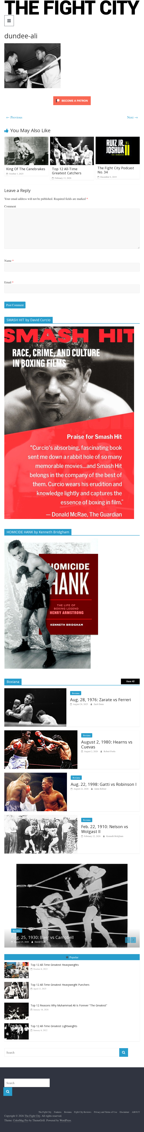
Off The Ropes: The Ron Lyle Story (44, 933)
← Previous (14, 117)
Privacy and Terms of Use (105, 1107)
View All (130, 681)
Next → (132, 117)
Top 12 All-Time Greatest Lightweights (54, 1022)
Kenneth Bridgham (114, 836)
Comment (10, 206)
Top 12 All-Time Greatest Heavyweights (55, 960)
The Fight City (44, 1107)
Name (9, 261)
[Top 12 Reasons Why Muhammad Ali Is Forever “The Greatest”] (17, 998)
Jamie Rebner (100, 788)
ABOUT (136, 1107)
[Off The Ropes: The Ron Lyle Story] (72, 866)
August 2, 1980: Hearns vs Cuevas (106, 744)
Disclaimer (124, 1107)
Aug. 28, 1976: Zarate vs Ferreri (100, 699)
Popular (73, 953)
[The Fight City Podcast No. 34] (118, 139)
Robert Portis (110, 751)
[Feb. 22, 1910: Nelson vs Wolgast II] (40, 817)
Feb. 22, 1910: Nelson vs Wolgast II (104, 829)
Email (9, 282)
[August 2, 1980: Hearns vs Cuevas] (40, 732)
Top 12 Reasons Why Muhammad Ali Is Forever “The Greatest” (69, 1001)
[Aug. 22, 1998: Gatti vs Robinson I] (35, 774)
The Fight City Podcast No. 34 (116, 170)
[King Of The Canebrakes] (26, 139)
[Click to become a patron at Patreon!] (72, 97)
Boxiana (75, 693)
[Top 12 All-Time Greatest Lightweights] (17, 1019)
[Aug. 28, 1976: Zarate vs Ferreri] (35, 690)
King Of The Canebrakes (25, 169)
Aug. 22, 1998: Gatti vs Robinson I (103, 784)
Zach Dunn (99, 704)
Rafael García (41, 937)
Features (58, 1107)
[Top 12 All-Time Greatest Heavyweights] (17, 958)
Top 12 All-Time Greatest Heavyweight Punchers (60, 980)
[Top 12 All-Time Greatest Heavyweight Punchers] (17, 977)
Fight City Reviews (21, 926)
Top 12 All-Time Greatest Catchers (66, 171)
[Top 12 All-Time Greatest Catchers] (72, 139)
